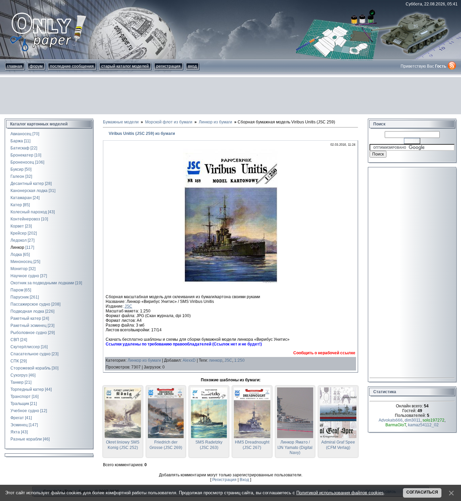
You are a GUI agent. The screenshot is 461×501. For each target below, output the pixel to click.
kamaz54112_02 (423, 425)
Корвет (17, 226)
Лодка (16, 254)
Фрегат (17, 417)
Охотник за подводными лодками (42, 283)
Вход (192, 66)
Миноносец (21, 261)
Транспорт (20, 396)
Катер (16, 204)
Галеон (17, 176)
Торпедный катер (27, 389)
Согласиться (422, 492)
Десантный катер (27, 183)
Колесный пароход (28, 212)
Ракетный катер (25, 318)
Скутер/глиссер (25, 346)
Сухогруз (19, 375)
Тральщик (19, 403)
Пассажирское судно (30, 304)
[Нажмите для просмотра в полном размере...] (230, 282)
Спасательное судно (30, 354)
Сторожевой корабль (30, 368)
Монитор (19, 268)
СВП (14, 339)
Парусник (19, 297)
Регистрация (168, 66)
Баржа (16, 141)
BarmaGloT (395, 425)
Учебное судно (24, 410)
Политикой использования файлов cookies (340, 492)
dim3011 (413, 420)
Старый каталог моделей (125, 66)
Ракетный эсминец (28, 325)
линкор (215, 360)
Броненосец (22, 162)
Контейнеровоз (25, 219)
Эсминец (19, 425)
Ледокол (18, 240)
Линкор (17, 247)
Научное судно (24, 275)
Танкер (17, 382)
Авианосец (20, 134)
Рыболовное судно (28, 332)
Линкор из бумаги (144, 360)
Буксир (17, 169)
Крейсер (18, 233)
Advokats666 (391, 420)
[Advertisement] (230, 95)
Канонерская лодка (29, 190)
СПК (14, 361)
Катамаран (21, 197)
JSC (128, 306)
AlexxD (189, 360)
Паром (16, 290)
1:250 (239, 360)
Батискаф (19, 148)
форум (36, 66)
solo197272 (433, 420)
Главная (14, 66)
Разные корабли (26, 439)
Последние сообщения (72, 66)
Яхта (15, 432)
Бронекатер (21, 155)
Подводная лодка (27, 311)
